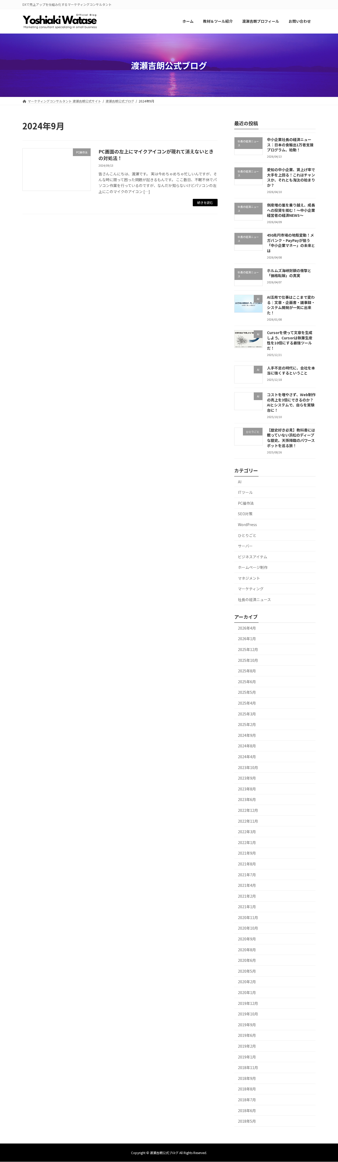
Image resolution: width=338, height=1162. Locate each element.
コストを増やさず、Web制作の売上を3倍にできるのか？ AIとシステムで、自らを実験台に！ (291, 402)
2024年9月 (247, 735)
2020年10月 (248, 928)
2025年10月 (248, 660)
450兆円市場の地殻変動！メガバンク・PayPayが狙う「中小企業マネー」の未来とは (291, 243)
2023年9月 (247, 778)
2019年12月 (248, 1003)
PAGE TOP (326, 1122)
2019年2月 (247, 1046)
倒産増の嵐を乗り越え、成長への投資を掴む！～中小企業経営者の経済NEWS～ (291, 210)
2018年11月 (248, 1067)
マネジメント (249, 578)
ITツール (245, 492)
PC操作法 (246, 503)
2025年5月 (247, 692)
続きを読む (205, 202)
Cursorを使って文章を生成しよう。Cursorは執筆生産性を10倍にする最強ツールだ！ (289, 340)
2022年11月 (248, 821)
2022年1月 (247, 842)
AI (239, 481)
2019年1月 (247, 1057)
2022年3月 (247, 832)
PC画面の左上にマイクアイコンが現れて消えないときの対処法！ (156, 154)
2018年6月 (247, 1110)
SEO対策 (245, 514)
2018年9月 (247, 1078)
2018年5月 (247, 1121)
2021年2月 (247, 896)
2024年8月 (247, 746)
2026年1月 (247, 638)
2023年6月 (247, 799)
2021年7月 (247, 874)
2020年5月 (247, 971)
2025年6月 (247, 681)
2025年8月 (247, 671)
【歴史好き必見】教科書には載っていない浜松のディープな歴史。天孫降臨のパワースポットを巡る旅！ (291, 437)
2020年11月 (248, 917)
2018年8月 (247, 1089)
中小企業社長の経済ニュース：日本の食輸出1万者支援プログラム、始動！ (290, 144)
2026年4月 (247, 628)
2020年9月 (247, 938)
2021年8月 (247, 863)
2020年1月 (247, 992)
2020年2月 (247, 982)
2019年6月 (247, 1035)
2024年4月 (247, 756)
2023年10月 (248, 767)
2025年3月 (247, 713)
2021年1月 (247, 907)
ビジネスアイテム (252, 556)
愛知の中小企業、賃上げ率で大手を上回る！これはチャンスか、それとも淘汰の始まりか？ (291, 177)
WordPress (247, 524)
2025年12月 (248, 649)
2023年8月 (247, 788)
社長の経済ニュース (254, 599)
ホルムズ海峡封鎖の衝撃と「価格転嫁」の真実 (289, 273)
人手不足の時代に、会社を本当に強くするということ (291, 370)
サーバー (245, 546)
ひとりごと (247, 535)
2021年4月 (247, 885)
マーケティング (251, 589)
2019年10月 (248, 1014)
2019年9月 (247, 1024)
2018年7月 (247, 1099)
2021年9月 (247, 853)
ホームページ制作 (252, 567)
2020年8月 (247, 949)
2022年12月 (248, 810)
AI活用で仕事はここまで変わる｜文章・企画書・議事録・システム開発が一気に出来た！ (291, 305)
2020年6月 (247, 960)
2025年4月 (247, 703)
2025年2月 (247, 724)
